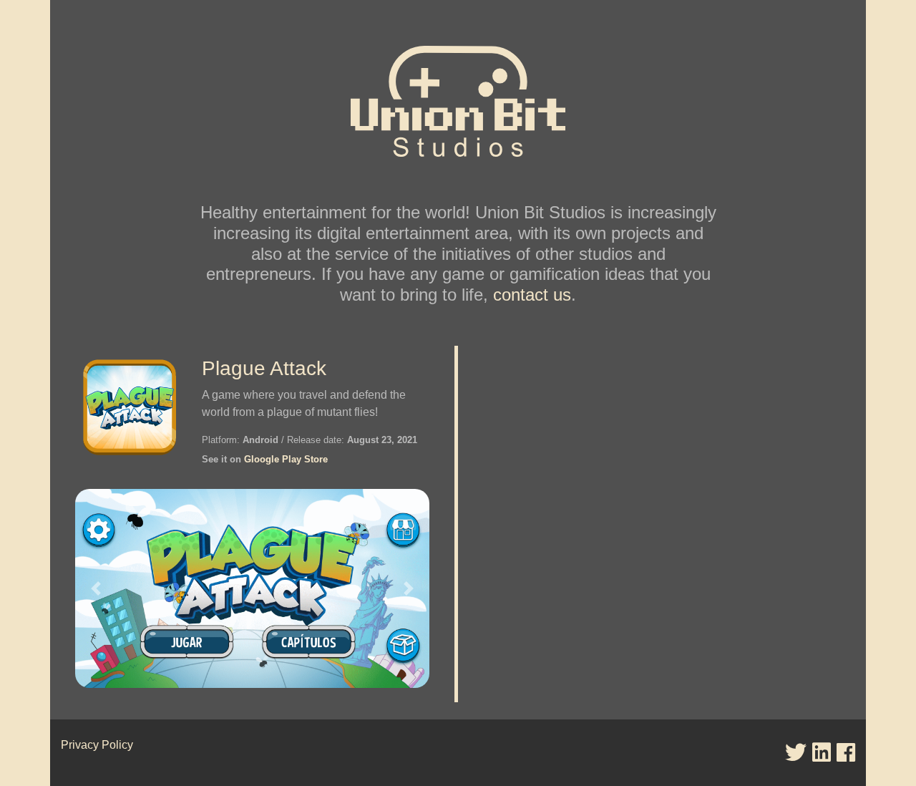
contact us (532, 294)
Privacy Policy (97, 745)
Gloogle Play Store (286, 459)
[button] (95, 589)
